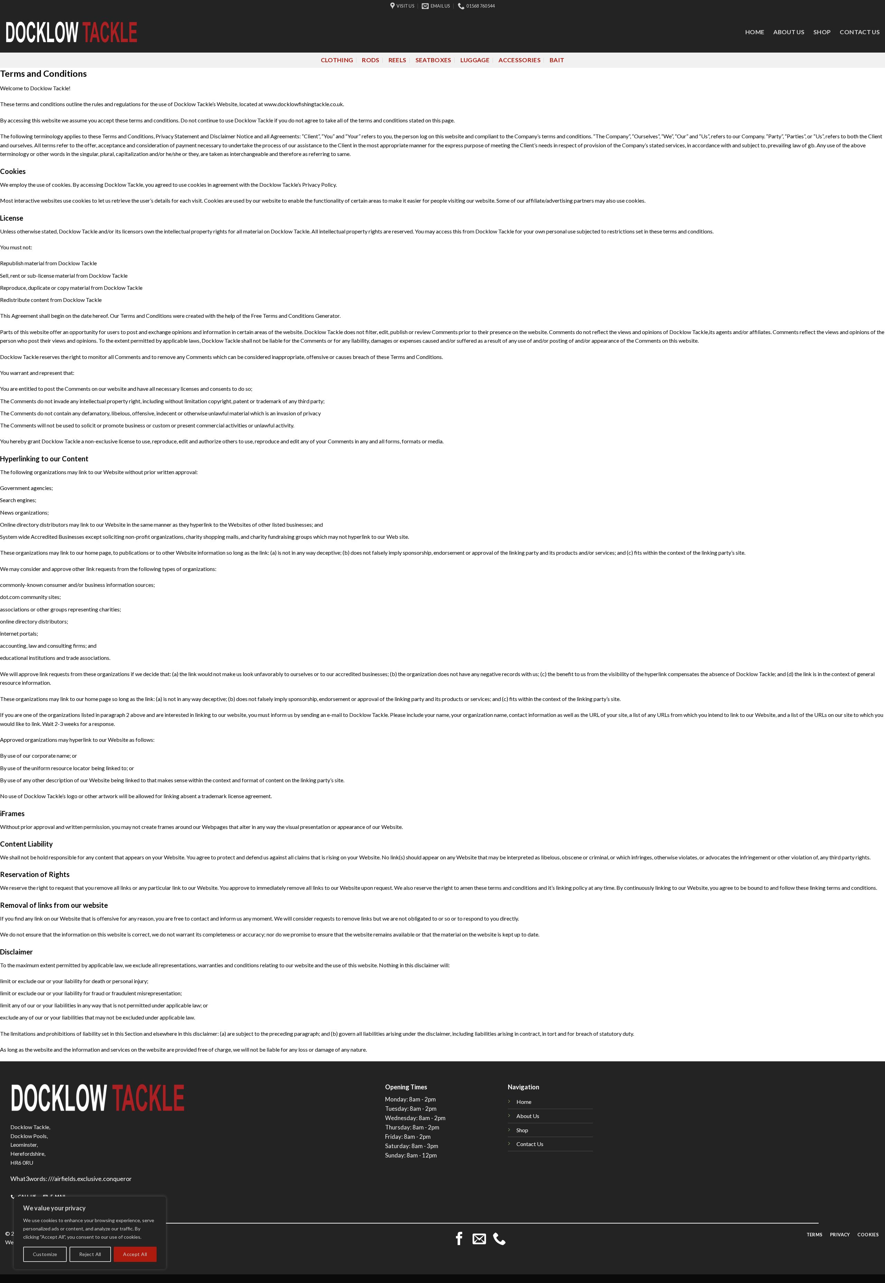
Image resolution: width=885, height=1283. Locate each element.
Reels (398, 60)
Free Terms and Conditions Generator (295, 315)
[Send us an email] (479, 1239)
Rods (370, 60)
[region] (90, 1233)
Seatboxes (433, 60)
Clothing (337, 60)
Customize (45, 1254)
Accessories (520, 60)
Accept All (135, 1254)
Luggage (475, 60)
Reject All (90, 1254)
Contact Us (860, 32)
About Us (788, 32)
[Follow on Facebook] (459, 1239)
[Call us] (499, 1239)
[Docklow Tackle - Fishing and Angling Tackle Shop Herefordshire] (71, 32)
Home (754, 32)
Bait (557, 60)
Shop (822, 32)
